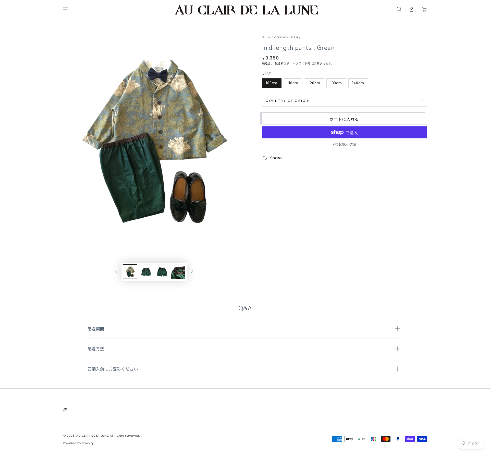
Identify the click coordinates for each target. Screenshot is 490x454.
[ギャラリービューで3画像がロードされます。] (162, 271)
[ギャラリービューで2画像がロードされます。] (146, 271)
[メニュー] (65, 9)
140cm (358, 83)
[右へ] (192, 271)
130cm (336, 83)
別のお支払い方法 (344, 144)
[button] (399, 9)
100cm (272, 83)
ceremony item (286, 37)
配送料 (279, 63)
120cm (314, 83)
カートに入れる (344, 119)
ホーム (266, 37)
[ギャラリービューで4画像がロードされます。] (178, 271)
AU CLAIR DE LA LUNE (92, 436)
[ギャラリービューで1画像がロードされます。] (130, 271)
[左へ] (116, 271)
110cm (293, 83)
